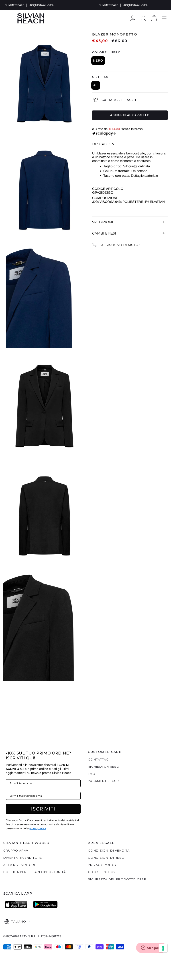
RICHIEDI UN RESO (104, 766)
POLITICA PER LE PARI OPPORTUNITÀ (34, 872)
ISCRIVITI (43, 809)
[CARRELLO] (154, 18)
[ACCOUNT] (132, 18)
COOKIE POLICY (102, 872)
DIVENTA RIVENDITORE (22, 857)
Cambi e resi (104, 233)
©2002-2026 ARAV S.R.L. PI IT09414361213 (32, 936)
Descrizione (104, 144)
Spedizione (103, 222)
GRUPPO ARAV (15, 850)
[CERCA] (143, 18)
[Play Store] (45, 904)
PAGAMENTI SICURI (104, 781)
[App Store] (17, 904)
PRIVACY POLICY (102, 865)
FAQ (91, 773)
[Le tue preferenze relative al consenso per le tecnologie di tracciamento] (163, 948)
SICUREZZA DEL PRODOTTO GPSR (117, 879)
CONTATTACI (99, 759)
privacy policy (37, 828)
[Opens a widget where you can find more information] (151, 948)
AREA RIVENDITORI (19, 865)
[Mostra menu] (164, 18)
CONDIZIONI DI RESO (106, 857)
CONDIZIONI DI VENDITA (109, 850)
